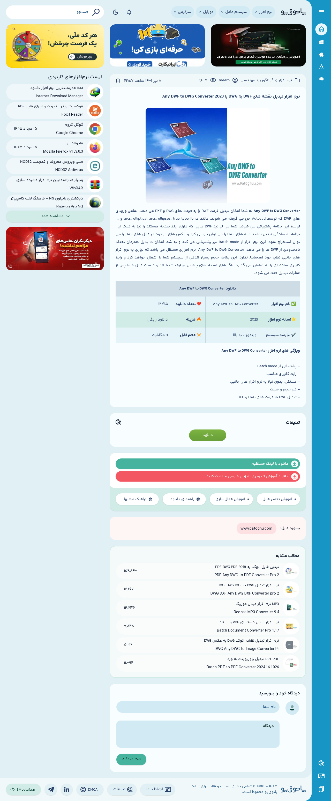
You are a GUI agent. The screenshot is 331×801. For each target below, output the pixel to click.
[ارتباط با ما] (321, 776)
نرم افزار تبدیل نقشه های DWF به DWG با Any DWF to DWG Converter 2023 (231, 96)
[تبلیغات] (321, 763)
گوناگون (267, 80)
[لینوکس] (321, 67)
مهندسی (247, 80)
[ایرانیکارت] (157, 46)
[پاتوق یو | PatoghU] (293, 12)
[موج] (258, 46)
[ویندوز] (321, 42)
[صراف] (55, 46)
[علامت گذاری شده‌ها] (321, 789)
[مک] (321, 54)
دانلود (208, 435)
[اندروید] (321, 79)
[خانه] (321, 29)
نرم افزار (285, 80)
